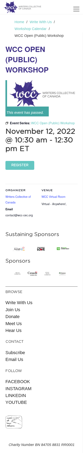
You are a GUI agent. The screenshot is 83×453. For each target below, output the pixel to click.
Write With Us (18, 302)
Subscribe (15, 352)
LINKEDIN (15, 395)
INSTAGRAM (18, 388)
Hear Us (13, 330)
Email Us (14, 359)
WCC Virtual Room (53, 197)
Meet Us (13, 323)
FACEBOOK (17, 381)
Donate (12, 316)
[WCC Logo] (22, 7)
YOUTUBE (16, 402)
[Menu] (76, 9)
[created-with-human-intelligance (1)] (13, 422)
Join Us (12, 309)
